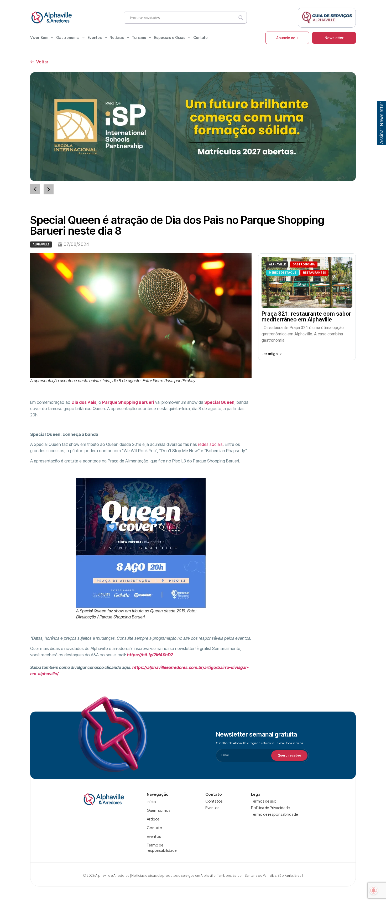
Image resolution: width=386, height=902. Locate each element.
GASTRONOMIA (304, 264)
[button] (49, 189)
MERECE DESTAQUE (282, 272)
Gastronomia (68, 37)
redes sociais (210, 444)
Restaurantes (314, 272)
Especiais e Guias (169, 37)
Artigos (153, 819)
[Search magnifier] (240, 17)
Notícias (116, 37)
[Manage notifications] (373, 890)
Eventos (94, 37)
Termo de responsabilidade (162, 848)
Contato (200, 37)
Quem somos (158, 810)
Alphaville (41, 244)
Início (151, 801)
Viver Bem (39, 37)
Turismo (139, 37)
